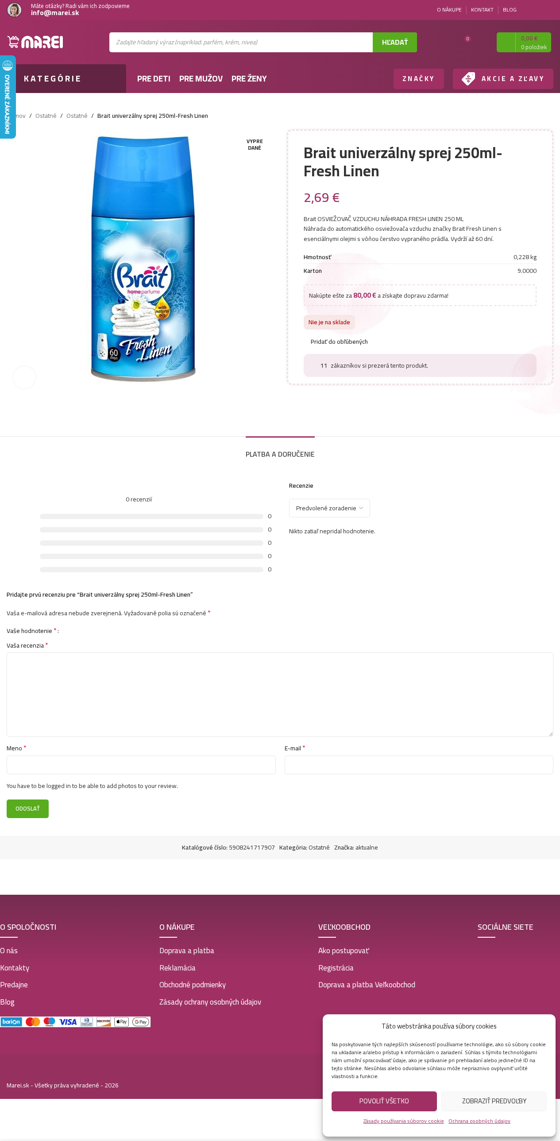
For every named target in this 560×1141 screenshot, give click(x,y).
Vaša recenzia (27, 645)
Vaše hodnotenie (32, 630)
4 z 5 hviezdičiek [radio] (88, 630)
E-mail (295, 748)
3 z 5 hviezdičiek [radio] (82, 630)
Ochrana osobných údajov (479, 1121)
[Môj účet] (482, 42)
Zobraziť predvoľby (494, 1100)
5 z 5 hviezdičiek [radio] (95, 630)
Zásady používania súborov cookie (403, 1121)
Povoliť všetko (384, 1100)
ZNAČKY (418, 78)
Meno (17, 748)
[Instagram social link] (548, 10)
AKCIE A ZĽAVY (513, 78)
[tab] (280, 449)
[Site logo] (35, 41)
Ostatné (46, 115)
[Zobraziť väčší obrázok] (24, 377)
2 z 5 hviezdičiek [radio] (75, 630)
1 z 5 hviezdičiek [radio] (69, 630)
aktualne (366, 847)
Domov (16, 115)
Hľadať (395, 42)
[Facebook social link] (537, 10)
